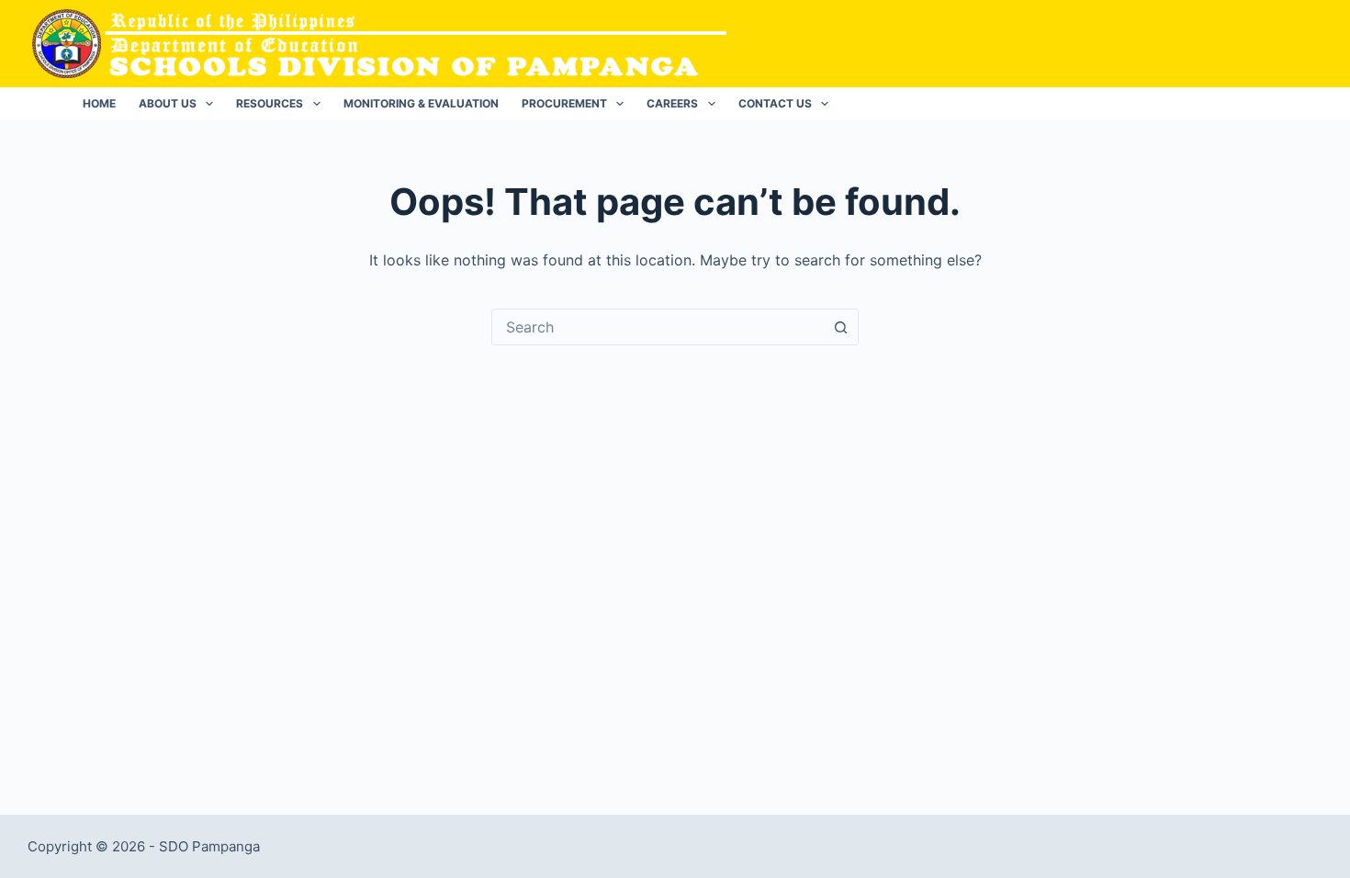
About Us (168, 103)
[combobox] (657, 327)
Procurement (564, 103)
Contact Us (775, 103)
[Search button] (840, 327)
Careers (672, 103)
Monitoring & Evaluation (421, 103)
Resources (269, 103)
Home (99, 103)
